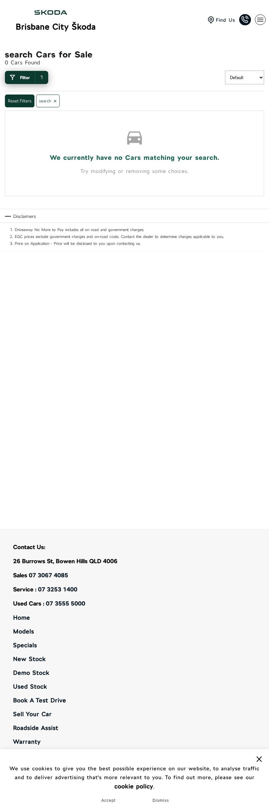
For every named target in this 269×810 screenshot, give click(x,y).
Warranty (27, 741)
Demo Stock (31, 672)
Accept (108, 800)
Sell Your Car (32, 714)
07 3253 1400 (57, 589)
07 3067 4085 (48, 575)
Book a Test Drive (39, 700)
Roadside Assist (35, 727)
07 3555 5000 (65, 603)
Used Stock (30, 686)
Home (21, 617)
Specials (25, 645)
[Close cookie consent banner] (259, 759)
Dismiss (161, 800)
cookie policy (133, 786)
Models (23, 631)
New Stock (29, 658)
